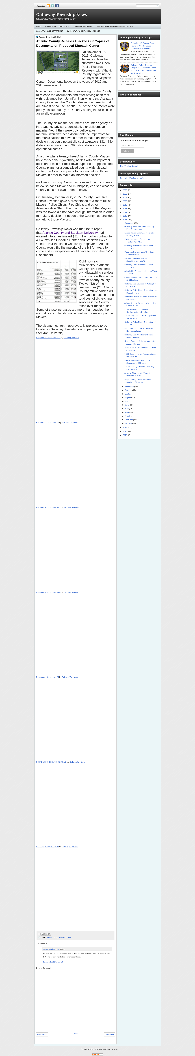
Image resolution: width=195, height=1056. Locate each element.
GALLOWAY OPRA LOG (83, 26)
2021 (125, 198)
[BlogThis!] (44, 934)
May (127, 409)
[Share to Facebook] (49, 934)
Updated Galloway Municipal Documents (114, 26)
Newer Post (42, 1034)
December (129, 223)
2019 (125, 205)
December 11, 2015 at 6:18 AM (53, 962)
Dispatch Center (65, 937)
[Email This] (41, 934)
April (127, 412)
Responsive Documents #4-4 (48, 592)
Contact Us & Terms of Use (57, 26)
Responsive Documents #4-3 (48, 507)
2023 (125, 190)
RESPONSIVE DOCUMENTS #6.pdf (51, 762)
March (128, 416)
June (127, 405)
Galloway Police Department (49, 31)
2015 (125, 220)
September (130, 394)
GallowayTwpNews (71, 338)
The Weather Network (129, 166)
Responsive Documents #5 (47, 677)
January (128, 423)
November (129, 387)
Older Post (109, 1034)
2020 (125, 201)
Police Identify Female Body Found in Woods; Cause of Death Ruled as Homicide (142, 46)
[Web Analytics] (97, 1055)
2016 (125, 216)
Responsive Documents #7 (47, 847)
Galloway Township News (61, 14)
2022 (125, 194)
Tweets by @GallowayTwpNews (133, 178)
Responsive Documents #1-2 (48, 338)
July (127, 401)
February (129, 420)
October (128, 390)
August (128, 398)
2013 (125, 431)
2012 (125, 435)
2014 (125, 428)
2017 (125, 212)
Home (38, 26)
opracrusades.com (51, 949)
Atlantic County (52, 937)
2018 (125, 209)
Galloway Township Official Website (83, 31)
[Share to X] (47, 934)
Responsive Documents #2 (47, 422)
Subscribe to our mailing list (135, 140)
